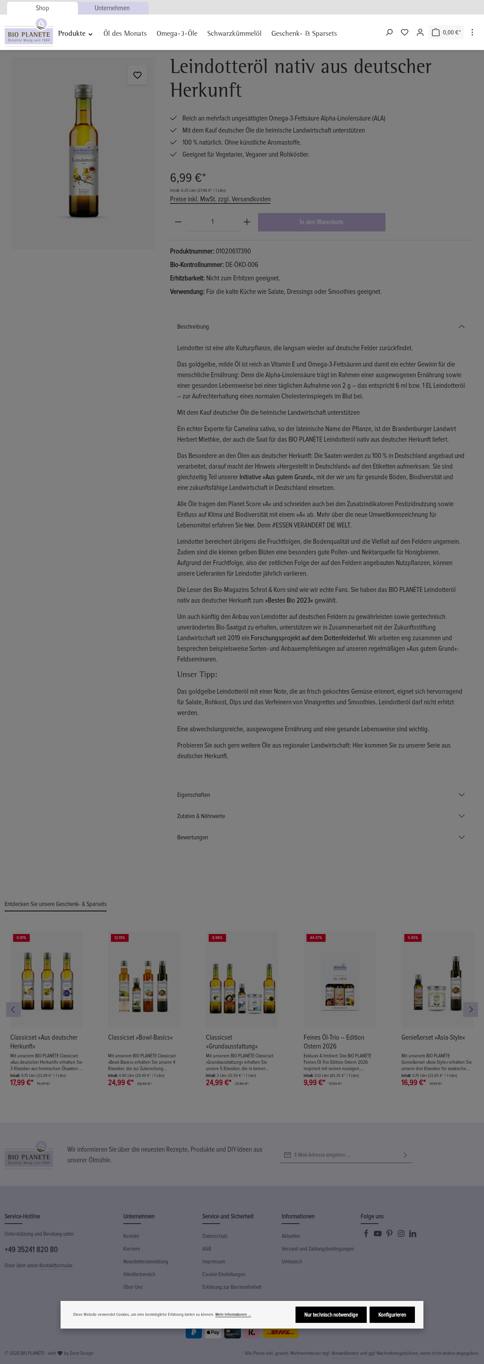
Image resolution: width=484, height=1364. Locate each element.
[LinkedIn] (413, 1235)
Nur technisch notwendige (331, 1314)
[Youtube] (378, 1235)
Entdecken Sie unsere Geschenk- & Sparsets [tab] (56, 904)
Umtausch (292, 1261)
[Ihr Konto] (420, 32)
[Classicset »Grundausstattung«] (242, 979)
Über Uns (132, 1287)
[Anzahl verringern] (178, 222)
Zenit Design (82, 1353)
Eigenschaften (193, 795)
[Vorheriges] (13, 1009)
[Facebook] (366, 1235)
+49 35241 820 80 (31, 1249)
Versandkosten (345, 1353)
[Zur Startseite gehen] (29, 32)
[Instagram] (401, 1235)
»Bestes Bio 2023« (289, 600)
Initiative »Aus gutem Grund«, (277, 477)
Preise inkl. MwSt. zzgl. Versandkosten (220, 199)
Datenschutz (214, 1236)
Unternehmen (112, 8)
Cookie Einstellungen (223, 1274)
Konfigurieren (392, 1314)
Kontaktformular (56, 1265)
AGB (206, 1248)
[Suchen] (389, 32)
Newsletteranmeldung (145, 1261)
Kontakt (131, 1236)
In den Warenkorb (321, 222)
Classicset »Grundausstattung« (232, 1042)
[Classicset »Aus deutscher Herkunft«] (46, 979)
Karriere (131, 1248)
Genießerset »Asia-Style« (433, 1037)
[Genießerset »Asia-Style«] (437, 979)
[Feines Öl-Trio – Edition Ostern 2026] (340, 979)
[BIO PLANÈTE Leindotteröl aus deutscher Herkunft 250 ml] (84, 153)
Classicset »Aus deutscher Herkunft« (44, 1042)
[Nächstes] (470, 1009)
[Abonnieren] (405, 1155)
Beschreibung (193, 326)
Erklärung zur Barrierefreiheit (231, 1287)
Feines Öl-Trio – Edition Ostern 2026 (334, 1042)
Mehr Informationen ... (233, 1314)
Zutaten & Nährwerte (201, 816)
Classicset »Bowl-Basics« (140, 1037)
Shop (42, 8)
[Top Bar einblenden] (472, 32)
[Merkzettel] (405, 32)
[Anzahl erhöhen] (247, 222)
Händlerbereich (139, 1274)
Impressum (213, 1261)
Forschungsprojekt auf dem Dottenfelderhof (308, 638)
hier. (250, 525)
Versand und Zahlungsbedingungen (318, 1248)
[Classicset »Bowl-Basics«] (144, 979)
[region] (84, 153)
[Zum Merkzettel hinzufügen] (137, 75)
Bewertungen (192, 837)
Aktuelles (291, 1236)
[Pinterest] (389, 1235)
